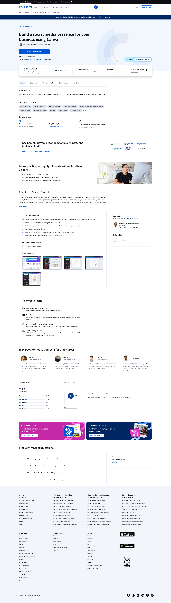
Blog (54, 545)
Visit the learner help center (122, 463)
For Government (24, 565)
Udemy (21, 580)
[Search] (96, 7)
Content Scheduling (39, 107)
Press (89, 536)
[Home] (20, 12)
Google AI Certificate (59, 497)
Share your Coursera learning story (132, 524)
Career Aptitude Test (128, 497)
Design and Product (53, 13)
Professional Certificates (26, 554)
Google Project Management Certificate (65, 509)
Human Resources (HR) (26, 512)
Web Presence (62, 110)
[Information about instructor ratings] (124, 218)
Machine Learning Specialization (96, 518)
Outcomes (34, 83)
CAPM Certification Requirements (131, 500)
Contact (89, 554)
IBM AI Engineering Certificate (62, 515)
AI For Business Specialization (96, 500)
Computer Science (38, 13)
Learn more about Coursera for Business (36, 151)
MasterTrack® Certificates (27, 557)
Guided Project (30, 68)
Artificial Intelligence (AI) (26, 500)
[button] (45, 7)
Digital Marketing (24, 509)
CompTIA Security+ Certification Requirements (135, 506)
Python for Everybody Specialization (98, 524)
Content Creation (25, 107)
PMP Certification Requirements (131, 518)
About (22, 83)
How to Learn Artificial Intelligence (132, 515)
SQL (20, 524)
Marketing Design (76, 110)
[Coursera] (25, 7)
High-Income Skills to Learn (129, 512)
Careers (21, 545)
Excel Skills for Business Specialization (98, 512)
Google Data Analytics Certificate (63, 503)
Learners (56, 536)
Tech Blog (56, 551)
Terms (89, 542)
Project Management (25, 518)
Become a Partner (24, 571)
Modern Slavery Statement (95, 565)
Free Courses (23, 577)
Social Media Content (70, 107)
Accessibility (91, 551)
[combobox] (70, 7)
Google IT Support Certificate (62, 506)
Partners (55, 539)
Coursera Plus (23, 551)
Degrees (22, 560)
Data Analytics (23, 506)
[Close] (148, 17)
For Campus (22, 568)
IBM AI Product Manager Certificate (63, 518)
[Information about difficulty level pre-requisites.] (95, 72)
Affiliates (90, 563)
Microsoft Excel (23, 515)
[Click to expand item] (31, 263)
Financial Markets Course (94, 515)
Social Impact (23, 574)
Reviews (76, 83)
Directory (90, 560)
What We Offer (23, 539)
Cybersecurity (23, 503)
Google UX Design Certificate (62, 512)
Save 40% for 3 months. (101, 17)
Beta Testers (57, 542)
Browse (27, 13)
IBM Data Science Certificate (61, 521)
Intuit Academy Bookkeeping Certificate (65, 524)
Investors (90, 539)
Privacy (89, 545)
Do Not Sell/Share (92, 568)
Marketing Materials (54, 107)
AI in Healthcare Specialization (96, 506)
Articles (89, 557)
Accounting (22, 497)
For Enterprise (23, 563)
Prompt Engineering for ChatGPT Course (99, 521)
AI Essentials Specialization (95, 497)
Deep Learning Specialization (96, 509)
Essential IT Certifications (129, 509)
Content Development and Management (91, 107)
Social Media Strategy (40, 110)
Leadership (22, 542)
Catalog (21, 548)
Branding (52, 110)
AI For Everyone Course (94, 503)
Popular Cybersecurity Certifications (132, 521)
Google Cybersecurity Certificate (63, 500)
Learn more (47, 60)
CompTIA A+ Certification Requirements (133, 503)
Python (21, 521)
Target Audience (25, 110)
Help (88, 548)
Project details (48, 83)
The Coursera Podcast (60, 548)
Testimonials (63, 83)
